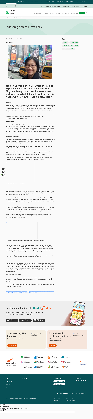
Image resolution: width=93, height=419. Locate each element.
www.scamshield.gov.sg (11, 3)
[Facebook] (77, 381)
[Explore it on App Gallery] (39, 320)
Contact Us (9, 381)
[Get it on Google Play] (25, 320)
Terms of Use (57, 399)
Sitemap (56, 400)
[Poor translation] (4, 410)
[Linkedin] (86, 381)
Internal (65, 42)
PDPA (67, 399)
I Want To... (82, 13)
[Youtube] (79, 381)
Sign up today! (12, 345)
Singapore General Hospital (70, 45)
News (11, 17)
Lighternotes (74, 42)
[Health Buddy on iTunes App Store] (12, 320)
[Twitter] (84, 381)
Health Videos (60, 384)
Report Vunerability (70, 400)
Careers (24, 378)
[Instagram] (81, 381)
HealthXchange (60, 381)
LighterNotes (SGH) (68, 48)
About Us (8, 378)
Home (7, 17)
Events (8, 385)
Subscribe (52, 345)
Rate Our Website (74, 399)
